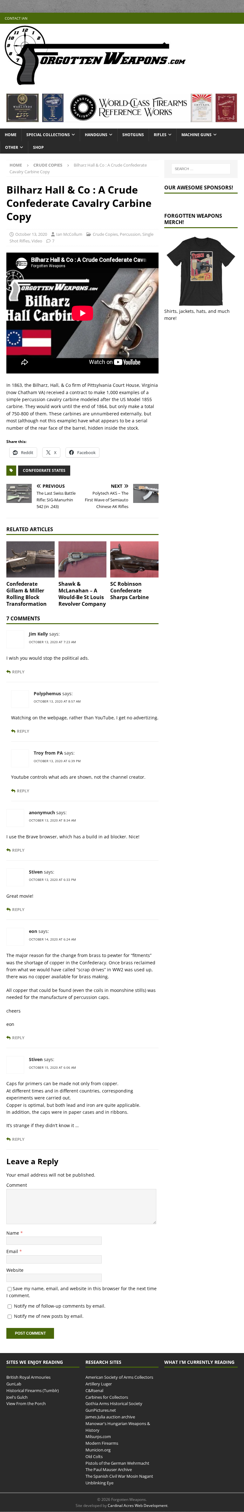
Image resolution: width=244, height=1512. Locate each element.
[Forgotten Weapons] (95, 84)
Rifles (160, 134)
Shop (38, 147)
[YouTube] (201, 18)
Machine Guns (196, 134)
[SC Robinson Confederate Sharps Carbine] (134, 559)
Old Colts (94, 1456)
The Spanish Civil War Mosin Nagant (119, 1476)
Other (11, 147)
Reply (18, 672)
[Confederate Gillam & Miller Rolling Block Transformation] (30, 559)
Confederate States (44, 470)
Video (36, 241)
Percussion (130, 234)
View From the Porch (26, 1403)
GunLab (13, 1384)
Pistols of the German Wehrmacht (117, 1463)
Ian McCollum (69, 234)
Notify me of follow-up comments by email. (59, 1306)
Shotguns (133, 134)
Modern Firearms (101, 1443)
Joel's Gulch (17, 1397)
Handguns (96, 134)
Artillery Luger (98, 1384)
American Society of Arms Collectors (119, 1377)
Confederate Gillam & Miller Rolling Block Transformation (26, 593)
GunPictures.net (100, 1410)
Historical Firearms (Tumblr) (32, 1390)
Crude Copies (105, 234)
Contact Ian (16, 18)
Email (12, 1251)
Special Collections (48, 134)
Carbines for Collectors (106, 1397)
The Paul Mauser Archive (108, 1469)
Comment (16, 1185)
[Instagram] (238, 18)
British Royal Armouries (28, 1377)
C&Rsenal (94, 1390)
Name (13, 1233)
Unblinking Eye (99, 1483)
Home (11, 134)
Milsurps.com (98, 1436)
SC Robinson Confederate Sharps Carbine (129, 590)
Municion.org (98, 1450)
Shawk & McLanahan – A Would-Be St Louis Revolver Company (82, 593)
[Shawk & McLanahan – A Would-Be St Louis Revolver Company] (82, 559)
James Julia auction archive (110, 1417)
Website (15, 1270)
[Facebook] (213, 18)
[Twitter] (226, 18)
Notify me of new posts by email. (49, 1316)
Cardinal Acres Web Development (137, 1506)
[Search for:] (201, 168)
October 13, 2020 (31, 234)
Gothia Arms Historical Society (113, 1403)
